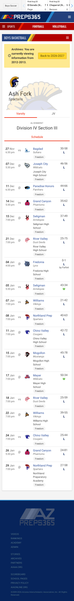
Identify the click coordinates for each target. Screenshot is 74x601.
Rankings (16, 538)
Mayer (37, 377)
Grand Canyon (42, 202)
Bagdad (38, 150)
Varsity (20, 113)
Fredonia (38, 263)
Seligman (39, 218)
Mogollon (39, 354)
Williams (38, 302)
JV (53, 113)
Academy (16, 542)
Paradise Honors (43, 187)
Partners (16, 562)
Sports (11, 26)
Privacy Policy (20, 583)
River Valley (40, 240)
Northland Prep (42, 317)
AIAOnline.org (19, 587)
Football (38, 26)
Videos (15, 534)
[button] (72, 5)
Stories (15, 554)
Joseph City (40, 165)
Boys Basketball (15, 37)
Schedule (37, 137)
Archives (16, 558)
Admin (14, 547)
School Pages (19, 578)
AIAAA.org (16, 567)
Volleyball (59, 26)
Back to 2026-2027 (52, 55)
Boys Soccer (11, 5)
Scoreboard (18, 574)
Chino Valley (41, 332)
